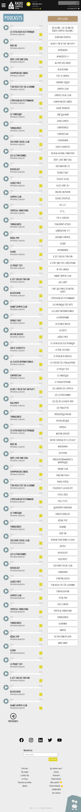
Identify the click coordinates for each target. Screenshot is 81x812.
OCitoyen (63, 452)
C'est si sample (62, 75)
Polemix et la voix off (63, 488)
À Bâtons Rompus (63, 37)
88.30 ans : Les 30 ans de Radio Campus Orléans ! (63, 29)
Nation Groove (63, 433)
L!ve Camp (63, 282)
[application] (26, 28)
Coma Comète (63, 120)
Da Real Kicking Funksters (63, 153)
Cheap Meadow (63, 108)
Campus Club (62, 88)
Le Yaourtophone (63, 381)
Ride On (62, 533)
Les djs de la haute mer (62, 401)
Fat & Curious (63, 217)
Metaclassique (62, 420)
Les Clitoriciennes (63, 394)
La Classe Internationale (63, 311)
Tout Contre (62, 604)
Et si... (62, 211)
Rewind (62, 526)
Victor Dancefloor (62, 636)
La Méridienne (63, 317)
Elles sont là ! (62, 185)
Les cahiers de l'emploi (62, 388)
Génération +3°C (63, 230)
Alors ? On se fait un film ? (63, 43)
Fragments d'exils (63, 224)
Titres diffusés (35, 8)
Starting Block (63, 578)
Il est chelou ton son (62, 256)
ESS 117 (62, 204)
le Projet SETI (72, 8)
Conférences (62, 127)
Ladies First (62, 336)
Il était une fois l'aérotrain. (63, 262)
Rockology (63, 552)
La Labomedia (36, 808)
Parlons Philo (62, 475)
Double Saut (62, 172)
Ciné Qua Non (63, 114)
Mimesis (62, 427)
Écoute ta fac (63, 179)
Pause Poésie (63, 481)
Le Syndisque (63, 375)
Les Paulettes (63, 407)
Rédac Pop (63, 520)
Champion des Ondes (62, 101)
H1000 (62, 243)
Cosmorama (62, 140)
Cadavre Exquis (63, 82)
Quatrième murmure (62, 507)
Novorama (63, 446)
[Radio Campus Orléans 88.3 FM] (15, 5)
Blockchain (63, 69)
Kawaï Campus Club (62, 275)
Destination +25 (63, 166)
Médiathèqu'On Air (62, 414)
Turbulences (62, 617)
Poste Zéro (63, 494)
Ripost (63, 546)
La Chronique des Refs (63, 304)
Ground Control (62, 237)
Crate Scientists (63, 146)
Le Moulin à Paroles (63, 356)
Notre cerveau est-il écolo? (63, 440)
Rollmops (62, 559)
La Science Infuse (62, 323)
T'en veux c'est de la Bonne (63, 584)
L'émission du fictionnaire (63, 298)
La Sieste (63, 330)
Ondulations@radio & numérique (63, 461)
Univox (63, 630)
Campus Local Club (62, 95)
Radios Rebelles (63, 513)
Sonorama (63, 571)
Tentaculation (62, 591)
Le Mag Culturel (62, 349)
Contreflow (62, 133)
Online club (63, 468)
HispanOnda (62, 249)
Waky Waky (63, 642)
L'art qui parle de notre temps (63, 290)
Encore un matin (62, 191)
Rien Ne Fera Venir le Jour (63, 539)
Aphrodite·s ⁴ (63, 56)
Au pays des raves (63, 62)
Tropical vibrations (63, 610)
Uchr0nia (63, 623)
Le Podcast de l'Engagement (62, 362)
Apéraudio (63, 50)
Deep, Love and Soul (63, 159)
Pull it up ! (63, 501)
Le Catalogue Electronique (63, 343)
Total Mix (63, 597)
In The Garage (63, 269)
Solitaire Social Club (62, 565)
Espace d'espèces (62, 198)
